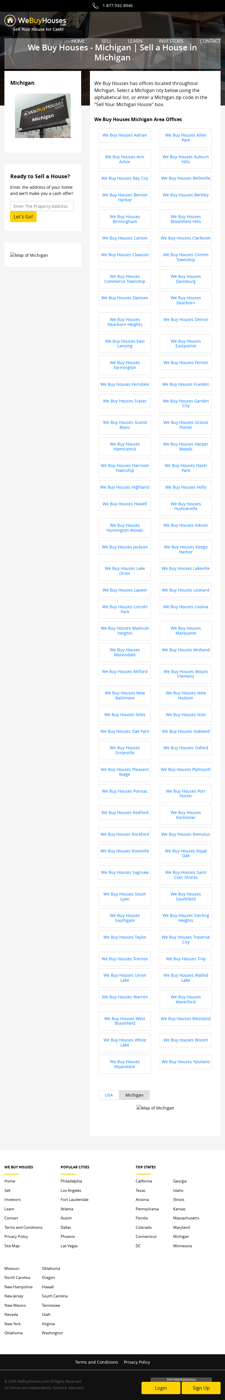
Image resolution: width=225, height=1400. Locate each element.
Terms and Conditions (23, 1227)
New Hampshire (18, 1286)
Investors (171, 41)
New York (12, 1323)
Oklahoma (13, 1333)
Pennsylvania (147, 1209)
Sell (107, 41)
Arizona (142, 1199)
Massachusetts (186, 1218)
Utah (46, 1314)
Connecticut (146, 1236)
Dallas (66, 1227)
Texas (140, 1190)
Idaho (178, 1190)
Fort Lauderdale (74, 1199)
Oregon (48, 1277)
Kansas (179, 1209)
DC (138, 1245)
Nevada (11, 1314)
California (144, 1181)
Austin (66, 1218)
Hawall (48, 1286)
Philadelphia (71, 1181)
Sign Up (201, 1388)
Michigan (134, 1095)
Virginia (48, 1323)
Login (161, 1388)
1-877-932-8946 (118, 5)
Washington (52, 1333)
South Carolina (55, 1296)
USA (109, 1095)
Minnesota (182, 1245)
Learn (135, 41)
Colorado (144, 1227)
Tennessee (51, 1305)
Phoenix (68, 1236)
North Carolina (17, 1277)
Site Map (12, 1245)
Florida (142, 1218)
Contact (210, 41)
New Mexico (15, 1305)
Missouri (11, 1268)
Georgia (180, 1181)
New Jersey (13, 1296)
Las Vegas (69, 1245)
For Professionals (181, 1380)
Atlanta (67, 1209)
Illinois (178, 1199)
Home (78, 41)
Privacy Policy (16, 1236)
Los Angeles (71, 1190)
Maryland (181, 1227)
